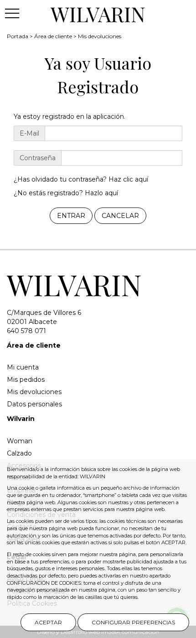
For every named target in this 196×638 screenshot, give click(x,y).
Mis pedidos (26, 379)
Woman (19, 441)
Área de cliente (53, 36)
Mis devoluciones (99, 36)
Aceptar (48, 622)
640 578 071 (26, 331)
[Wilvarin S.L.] (98, 13)
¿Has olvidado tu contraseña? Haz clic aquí (81, 179)
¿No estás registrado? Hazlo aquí (66, 193)
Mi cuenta (23, 367)
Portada (17, 36)
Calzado (19, 453)
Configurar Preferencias (133, 622)
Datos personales (34, 404)
